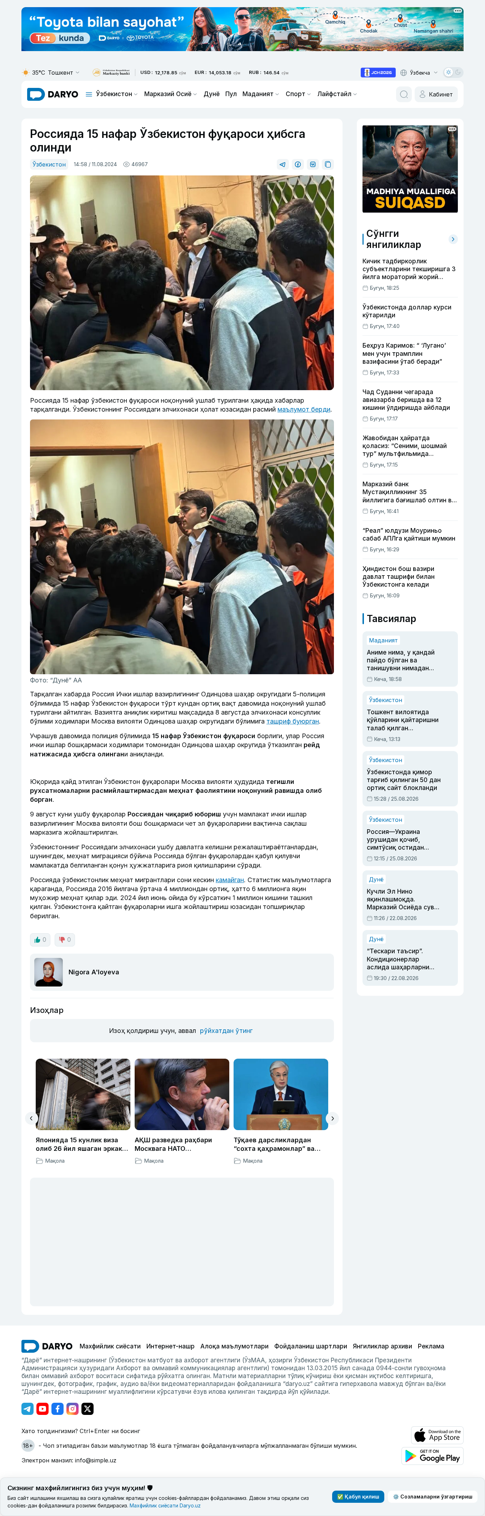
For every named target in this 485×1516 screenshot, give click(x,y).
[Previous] (31, 1118)
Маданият (258, 94)
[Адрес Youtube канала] (42, 1409)
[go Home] (46, 1346)
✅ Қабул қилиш (358, 1496)
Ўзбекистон (114, 94)
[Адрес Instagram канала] (72, 1409)
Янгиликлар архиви (382, 1346)
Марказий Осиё (167, 94)
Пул (231, 94)
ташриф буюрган (292, 721)
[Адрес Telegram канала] (27, 1409)
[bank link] (111, 73)
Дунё (212, 94)
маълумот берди (304, 409)
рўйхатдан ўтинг (226, 1030)
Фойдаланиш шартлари (310, 1346)
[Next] (332, 1118)
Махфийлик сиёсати (110, 1346)
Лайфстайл (334, 94)
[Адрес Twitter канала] (87, 1409)
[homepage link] (52, 94)
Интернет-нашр (170, 1346)
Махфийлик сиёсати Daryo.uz (165, 1505)
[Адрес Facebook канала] (57, 1409)
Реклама (431, 1346)
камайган (230, 880)
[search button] (404, 94)
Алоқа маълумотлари (234, 1346)
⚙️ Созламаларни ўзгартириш (432, 1496)
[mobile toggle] (89, 94)
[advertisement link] (378, 73)
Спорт (295, 94)
